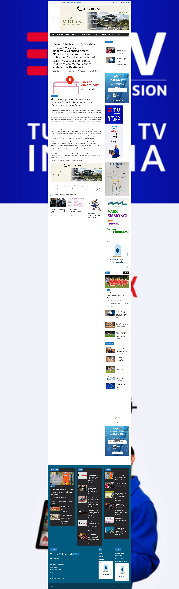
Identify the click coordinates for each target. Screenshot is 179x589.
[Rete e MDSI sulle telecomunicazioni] (110, 378)
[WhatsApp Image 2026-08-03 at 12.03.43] (117, 74)
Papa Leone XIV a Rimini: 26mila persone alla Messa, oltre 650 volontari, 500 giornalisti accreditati (121, 531)
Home (52, 34)
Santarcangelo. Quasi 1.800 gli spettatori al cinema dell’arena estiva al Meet (94, 513)
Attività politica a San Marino (121, 561)
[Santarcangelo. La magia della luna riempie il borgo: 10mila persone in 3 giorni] (82, 490)
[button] (78, 35)
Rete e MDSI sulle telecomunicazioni (120, 377)
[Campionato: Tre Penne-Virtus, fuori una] (110, 370)
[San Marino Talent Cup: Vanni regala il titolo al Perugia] (117, 281)
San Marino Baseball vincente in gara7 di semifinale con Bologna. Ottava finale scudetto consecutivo (121, 51)
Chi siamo (101, 553)
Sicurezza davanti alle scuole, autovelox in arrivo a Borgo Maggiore (121, 63)
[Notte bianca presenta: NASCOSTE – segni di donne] (76, 199)
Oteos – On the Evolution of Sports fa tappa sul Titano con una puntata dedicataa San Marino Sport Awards (63, 188)
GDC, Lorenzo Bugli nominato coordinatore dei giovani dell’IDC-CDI (121, 350)
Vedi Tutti (126, 272)
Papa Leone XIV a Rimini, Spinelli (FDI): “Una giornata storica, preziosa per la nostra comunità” (93, 537)
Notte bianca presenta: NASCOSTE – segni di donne (76, 211)
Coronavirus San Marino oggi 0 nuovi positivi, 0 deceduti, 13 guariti (121, 360)
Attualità (74, 34)
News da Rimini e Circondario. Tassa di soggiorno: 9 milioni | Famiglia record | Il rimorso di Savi (93, 477)
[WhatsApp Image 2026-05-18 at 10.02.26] (117, 199)
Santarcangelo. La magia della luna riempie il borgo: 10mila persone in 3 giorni (94, 489)
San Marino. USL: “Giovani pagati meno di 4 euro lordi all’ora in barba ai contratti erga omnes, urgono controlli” (67, 518)
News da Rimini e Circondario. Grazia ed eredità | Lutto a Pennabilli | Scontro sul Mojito (93, 525)
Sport (96, 34)
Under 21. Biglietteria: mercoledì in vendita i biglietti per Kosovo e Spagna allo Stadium (121, 334)
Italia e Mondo (116, 34)
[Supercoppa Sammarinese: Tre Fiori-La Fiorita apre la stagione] (110, 326)
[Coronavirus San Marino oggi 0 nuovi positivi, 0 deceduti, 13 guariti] (110, 361)
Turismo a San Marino (119, 558)
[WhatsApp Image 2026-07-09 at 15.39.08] (117, 240)
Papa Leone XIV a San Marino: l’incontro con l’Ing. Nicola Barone (120, 485)
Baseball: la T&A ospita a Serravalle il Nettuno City (94, 215)
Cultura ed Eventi (105, 34)
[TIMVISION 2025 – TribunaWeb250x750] (114, 106)
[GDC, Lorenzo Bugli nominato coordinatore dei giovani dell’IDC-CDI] (110, 351)
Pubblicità (101, 556)
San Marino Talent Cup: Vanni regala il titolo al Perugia (116, 295)
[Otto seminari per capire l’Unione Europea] (110, 387)
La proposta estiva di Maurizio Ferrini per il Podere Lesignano (58, 211)
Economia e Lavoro (86, 34)
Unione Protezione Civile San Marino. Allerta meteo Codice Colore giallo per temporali (121, 495)
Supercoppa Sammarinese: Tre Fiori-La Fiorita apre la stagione (122, 325)
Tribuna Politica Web (62, 108)
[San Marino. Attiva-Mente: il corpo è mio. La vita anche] (109, 521)
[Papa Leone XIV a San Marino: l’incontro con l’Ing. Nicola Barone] (109, 486)
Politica (67, 34)
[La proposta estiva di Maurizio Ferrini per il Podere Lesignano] (58, 199)
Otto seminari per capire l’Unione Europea (120, 386)
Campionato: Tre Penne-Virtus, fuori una (120, 369)
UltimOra (70, 108)
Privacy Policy (101, 559)
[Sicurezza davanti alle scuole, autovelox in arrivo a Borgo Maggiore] (110, 63)
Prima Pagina (59, 34)
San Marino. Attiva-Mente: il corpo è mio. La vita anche (120, 520)
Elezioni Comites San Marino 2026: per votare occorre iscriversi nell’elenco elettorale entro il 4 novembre (94, 501)
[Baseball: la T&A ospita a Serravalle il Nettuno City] (95, 199)
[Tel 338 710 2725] (94, 6)
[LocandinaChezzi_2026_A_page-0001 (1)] (117, 163)
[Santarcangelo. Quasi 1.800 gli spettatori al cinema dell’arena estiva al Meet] (82, 514)
